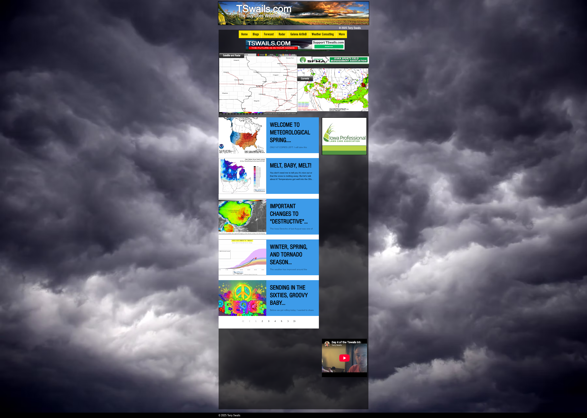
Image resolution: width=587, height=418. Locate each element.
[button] (255, 34)
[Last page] (294, 321)
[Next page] (288, 321)
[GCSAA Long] (338, 60)
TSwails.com (264, 8)
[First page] (243, 321)
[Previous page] (249, 321)
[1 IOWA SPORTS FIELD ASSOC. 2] (347, 136)
